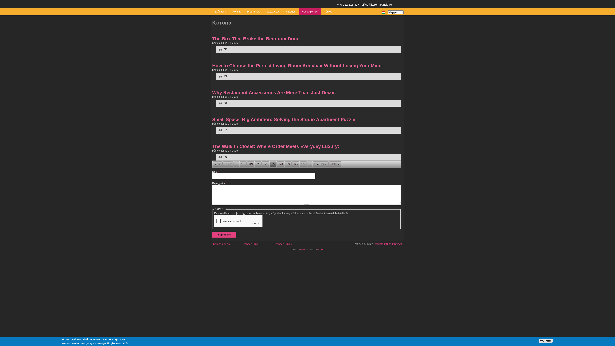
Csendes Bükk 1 (251, 244)
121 (265, 164)
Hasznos (290, 11)
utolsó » (335, 164)
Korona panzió (221, 244)
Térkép (328, 11)
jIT (318, 249)
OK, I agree (545, 341)
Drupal (302, 249)
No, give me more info (117, 343)
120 (258, 164)
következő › (320, 164)
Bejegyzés (219, 183)
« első (217, 164)
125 (296, 164)
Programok (253, 11)
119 (251, 164)
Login (322, 249)
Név (215, 171)
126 (303, 164)
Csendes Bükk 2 (283, 244)
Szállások (220, 11)
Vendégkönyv (310, 11)
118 (243, 164)
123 (281, 164)
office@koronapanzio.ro (388, 244)
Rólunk (236, 11)
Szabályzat (272, 11)
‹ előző (228, 164)
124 (288, 164)
